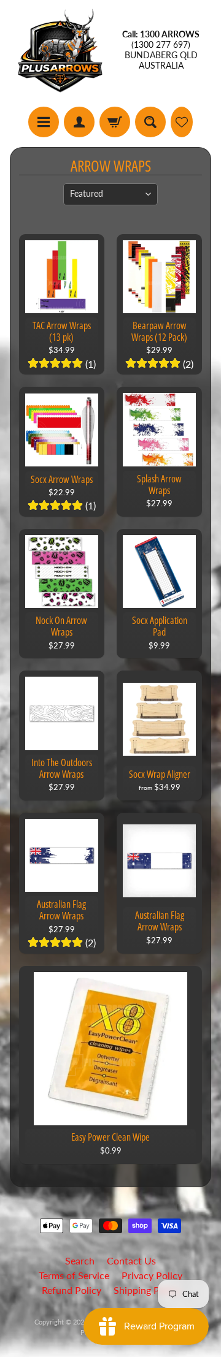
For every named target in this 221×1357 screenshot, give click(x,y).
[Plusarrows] (60, 50)
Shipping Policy (147, 1290)
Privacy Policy (152, 1275)
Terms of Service (74, 1275)
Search (80, 1260)
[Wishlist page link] (182, 122)
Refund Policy (71, 1290)
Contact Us (131, 1260)
